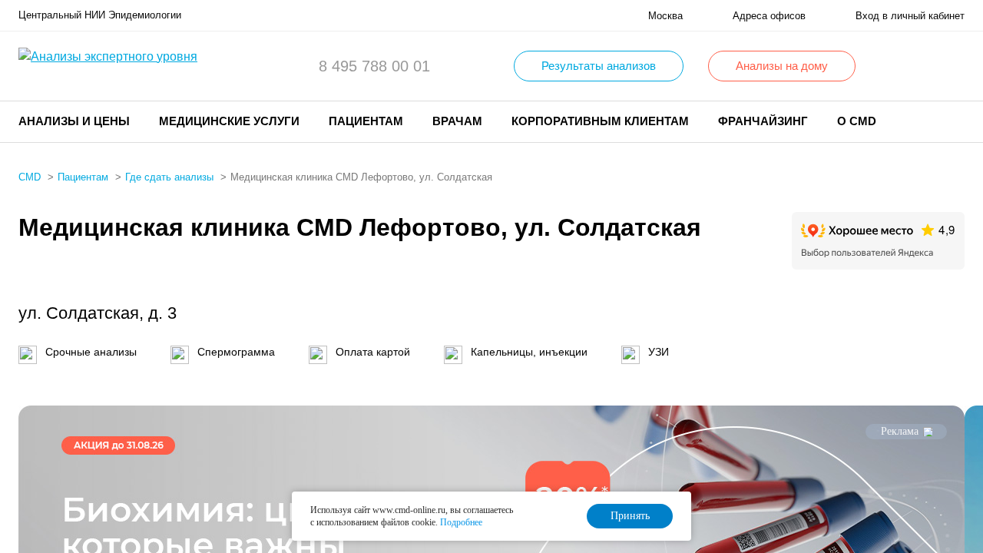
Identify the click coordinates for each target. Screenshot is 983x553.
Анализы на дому (782, 65)
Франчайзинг (763, 120)
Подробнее (461, 522)
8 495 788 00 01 (374, 66)
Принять (630, 516)
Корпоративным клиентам (600, 120)
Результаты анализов (598, 65)
